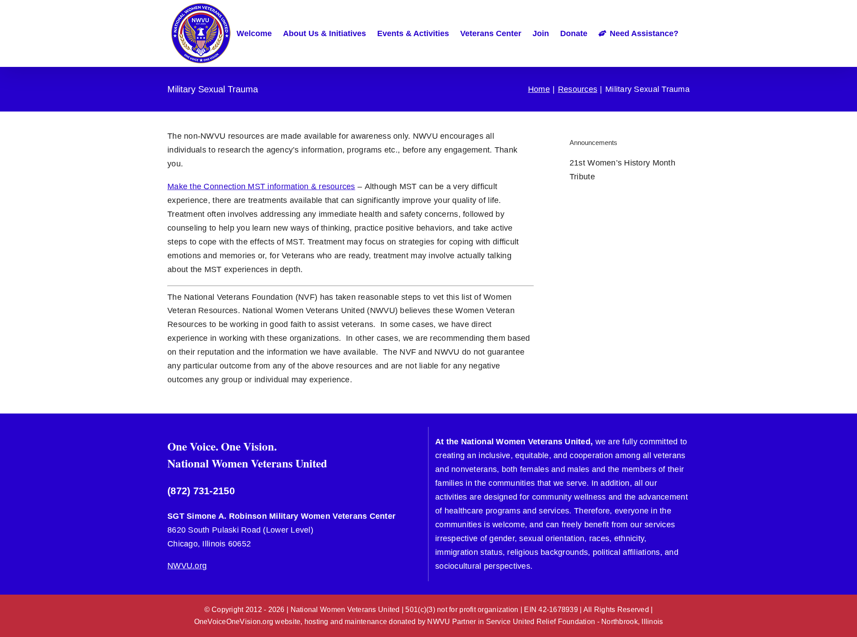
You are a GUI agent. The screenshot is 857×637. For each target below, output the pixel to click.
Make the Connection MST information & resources (261, 186)
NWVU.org (187, 565)
